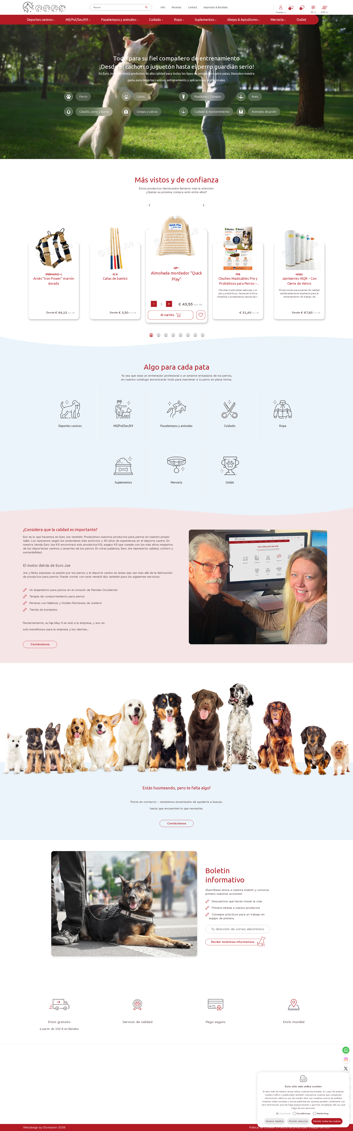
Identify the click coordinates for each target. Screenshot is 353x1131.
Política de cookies (262, 1127)
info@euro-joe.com (228, 1119)
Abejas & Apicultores (242, 19)
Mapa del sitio (320, 1127)
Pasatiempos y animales (118, 19)
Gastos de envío (158, 1103)
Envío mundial (293, 1022)
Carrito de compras (159, 1085)
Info (163, 7)
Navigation (94, 1073)
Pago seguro (215, 1022)
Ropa (177, 19)
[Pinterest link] (55, 1112)
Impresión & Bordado (216, 7)
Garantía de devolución (162, 1108)
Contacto (218, 1073)
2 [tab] (158, 335)
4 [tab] (173, 335)
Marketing (322, 1113)
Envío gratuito (59, 1022)
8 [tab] (202, 335)
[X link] (345, 1068)
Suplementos (204, 19)
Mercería (277, 19)
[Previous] (149, 205)
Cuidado (155, 19)
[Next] (203, 205)
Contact (192, 7)
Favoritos (153, 1090)
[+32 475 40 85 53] (345, 1050)
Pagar (151, 1112)
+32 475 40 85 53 (228, 1114)
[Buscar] (145, 7)
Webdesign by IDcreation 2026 (44, 1127)
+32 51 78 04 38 (227, 1109)
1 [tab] (151, 335)
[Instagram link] (345, 1059)
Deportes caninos (39, 19)
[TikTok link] (45, 1112)
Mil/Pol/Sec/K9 (77, 19)
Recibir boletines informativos (232, 942)
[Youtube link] (35, 1112)
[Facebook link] (40, 1112)
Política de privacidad (292, 1127)
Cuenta (154, 1073)
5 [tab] (180, 335)
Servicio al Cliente (159, 1117)
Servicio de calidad (137, 1022)
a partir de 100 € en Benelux (59, 1029)
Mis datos (154, 1080)
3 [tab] (165, 335)
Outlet (301, 19)
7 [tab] (195, 335)
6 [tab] (187, 335)
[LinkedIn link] (50, 1112)
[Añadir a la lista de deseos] (200, 315)
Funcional (284, 1113)
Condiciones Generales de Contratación (172, 1098)
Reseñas (176, 7)
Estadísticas (303, 1113)
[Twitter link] (29, 1112)
